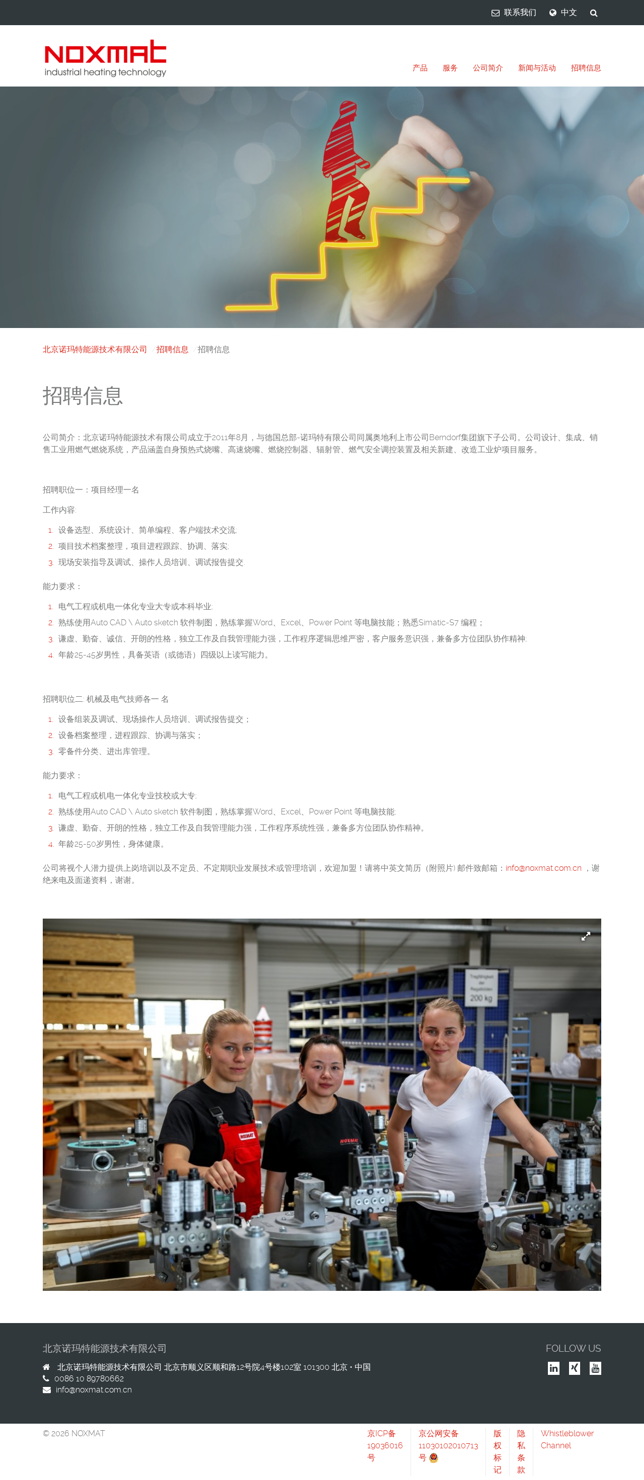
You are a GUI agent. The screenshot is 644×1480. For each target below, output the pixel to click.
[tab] (420, 68)
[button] (593, 927)
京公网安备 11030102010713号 (448, 1445)
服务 (450, 67)
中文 (569, 12)
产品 (420, 67)
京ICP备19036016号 (385, 1445)
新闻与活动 (537, 67)
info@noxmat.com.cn (544, 868)
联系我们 (520, 12)
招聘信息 (586, 67)
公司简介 (488, 67)
